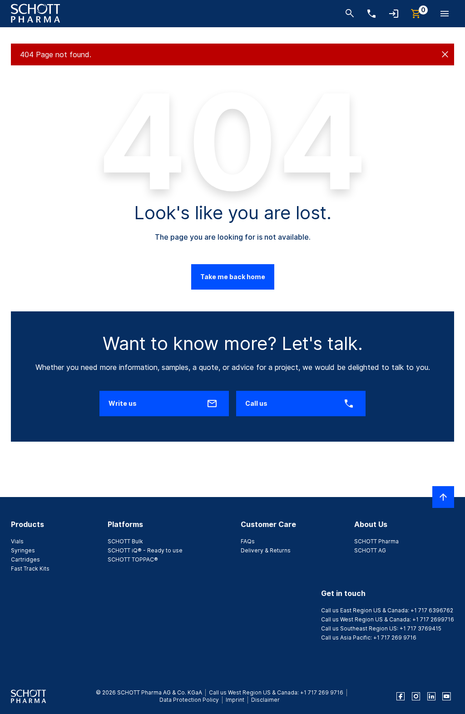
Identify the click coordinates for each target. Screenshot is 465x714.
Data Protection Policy (189, 699)
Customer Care (268, 524)
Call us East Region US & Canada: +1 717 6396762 (387, 610)
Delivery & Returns (266, 550)
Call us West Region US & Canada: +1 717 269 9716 (276, 692)
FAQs (248, 541)
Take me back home (232, 277)
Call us (256, 403)
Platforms (125, 524)
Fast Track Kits (30, 568)
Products (27, 524)
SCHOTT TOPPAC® (133, 559)
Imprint (235, 699)
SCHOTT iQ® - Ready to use (145, 550)
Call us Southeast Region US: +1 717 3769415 (381, 628)
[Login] (393, 14)
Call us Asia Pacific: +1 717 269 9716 (368, 637)
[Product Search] (349, 14)
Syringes (23, 550)
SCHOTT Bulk (125, 541)
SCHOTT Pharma (376, 541)
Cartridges (25, 559)
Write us (123, 403)
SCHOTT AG (370, 550)
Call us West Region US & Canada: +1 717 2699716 (387, 619)
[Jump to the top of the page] (443, 497)
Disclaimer (265, 699)
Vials (17, 541)
